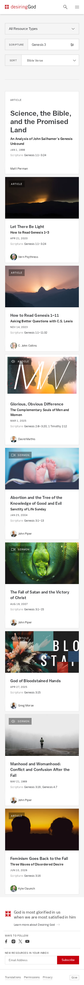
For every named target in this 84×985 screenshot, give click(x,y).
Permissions (32, 977)
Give (74, 977)
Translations (13, 977)
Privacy (47, 977)
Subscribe (68, 960)
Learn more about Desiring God (35, 925)
